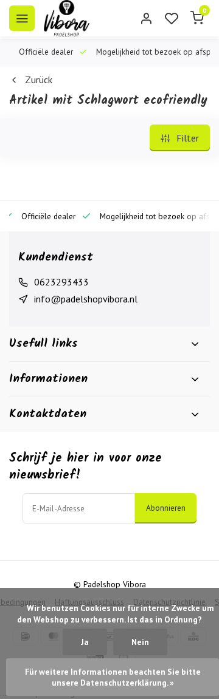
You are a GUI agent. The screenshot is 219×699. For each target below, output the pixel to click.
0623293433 (61, 282)
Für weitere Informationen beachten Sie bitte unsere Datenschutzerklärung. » (114, 677)
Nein (140, 641)
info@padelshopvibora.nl (85, 299)
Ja (85, 641)
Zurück (38, 79)
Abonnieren (166, 507)
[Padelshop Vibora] (66, 18)
